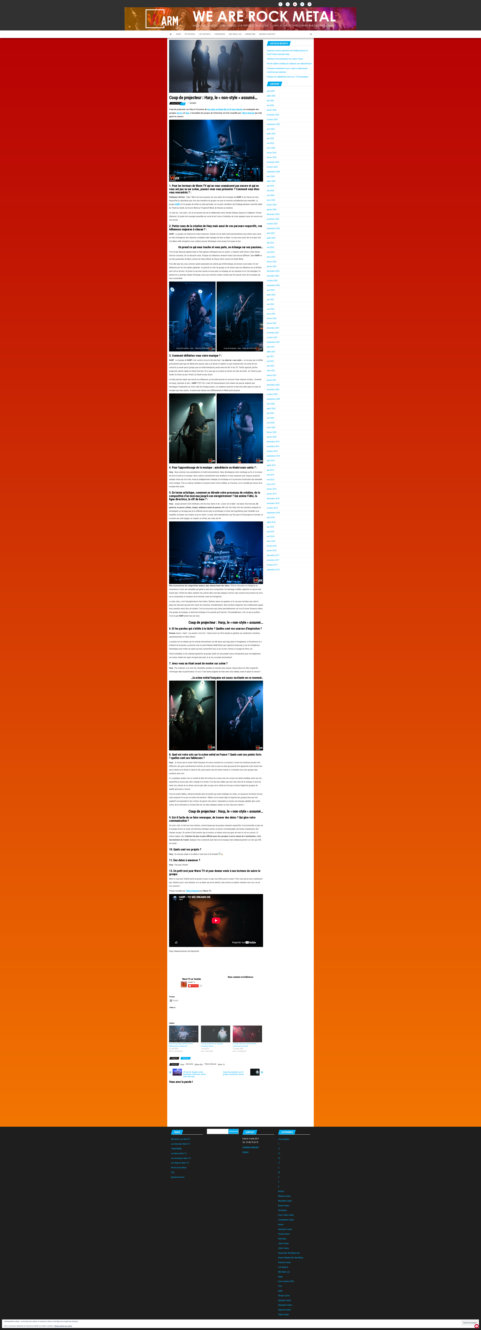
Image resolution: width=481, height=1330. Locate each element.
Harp (182, 1064)
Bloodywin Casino (285, 1201)
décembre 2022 (273, 271)
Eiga (187, 113)
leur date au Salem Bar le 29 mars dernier (225, 109)
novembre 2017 (273, 560)
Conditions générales (250, 1147)
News (178, 34)
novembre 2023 (273, 219)
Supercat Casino (284, 1310)
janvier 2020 (271, 437)
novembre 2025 (273, 115)
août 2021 (271, 347)
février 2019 (271, 489)
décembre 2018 (273, 498)
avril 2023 (270, 252)
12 (279, 1153)
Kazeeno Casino (284, 1262)
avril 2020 (270, 423)
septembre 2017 (273, 569)
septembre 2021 (273, 342)
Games (280, 1224)
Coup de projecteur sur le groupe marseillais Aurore (233, 1073)
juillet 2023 (271, 238)
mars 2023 (271, 257)
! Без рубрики (283, 1139)
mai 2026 (270, 105)
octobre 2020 (272, 394)
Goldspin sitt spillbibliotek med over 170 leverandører (288, 77)
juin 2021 (270, 356)
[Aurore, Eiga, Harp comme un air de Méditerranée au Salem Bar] (183, 1034)
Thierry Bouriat (248, 113)
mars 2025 (271, 148)
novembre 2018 (273, 503)
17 (279, 1163)
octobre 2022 (272, 280)
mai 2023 (270, 247)
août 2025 (271, 129)
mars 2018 (271, 541)
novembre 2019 (273, 446)
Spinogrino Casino (285, 1305)
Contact (245, 1152)
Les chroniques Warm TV (181, 1158)
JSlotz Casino (283, 1248)
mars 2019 (271, 484)
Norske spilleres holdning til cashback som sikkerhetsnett (289, 63)
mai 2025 (270, 143)
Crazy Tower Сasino (286, 1215)
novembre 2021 (273, 333)
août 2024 (271, 176)
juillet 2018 (271, 522)
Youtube (295, 4)
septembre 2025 (273, 124)
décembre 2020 (273, 385)
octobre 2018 (272, 508)
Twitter (302, 4)
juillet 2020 (271, 408)
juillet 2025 (271, 133)
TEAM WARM (176, 1149)
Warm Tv (221, 1064)
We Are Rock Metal (178, 1167)
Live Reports (205, 34)
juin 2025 (270, 138)
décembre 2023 (273, 214)
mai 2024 (270, 190)
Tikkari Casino (283, 1314)
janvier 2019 (271, 494)
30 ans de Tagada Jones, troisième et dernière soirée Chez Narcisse (194, 1074)
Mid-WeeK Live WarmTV (180, 1139)
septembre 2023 (273, 228)
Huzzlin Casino (283, 1234)
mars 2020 (271, 427)
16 (279, 1158)
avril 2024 (270, 195)
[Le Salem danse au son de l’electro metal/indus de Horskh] (247, 1034)
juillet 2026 (271, 96)
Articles (281, 1191)
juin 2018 (270, 527)
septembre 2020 (273, 399)
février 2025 (271, 153)
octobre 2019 (272, 451)
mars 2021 (271, 370)
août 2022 (271, 290)
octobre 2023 (272, 223)
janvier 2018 (271, 550)
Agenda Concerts (267, 34)
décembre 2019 (273, 441)
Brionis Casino (283, 1205)
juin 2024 (270, 186)
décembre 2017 (273, 555)
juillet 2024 (271, 181)
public (280, 1291)
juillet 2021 (271, 351)
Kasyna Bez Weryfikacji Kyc (289, 1253)
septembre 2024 (273, 171)
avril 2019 (270, 479)
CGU (172, 1172)
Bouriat (193, 103)
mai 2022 (270, 304)
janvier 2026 (271, 110)
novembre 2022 (273, 276)
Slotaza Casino (284, 1295)
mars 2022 (271, 314)
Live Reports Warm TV (180, 1163)
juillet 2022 (271, 295)
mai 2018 (270, 531)
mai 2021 (270, 361)
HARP (177, 204)
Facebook (280, 4)
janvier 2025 (271, 157)
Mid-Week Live (235, 34)
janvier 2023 (271, 266)
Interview (189, 1064)
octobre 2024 (272, 167)
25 (279, 1172)
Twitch (310, 4)
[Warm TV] (170, 34)
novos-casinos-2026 (286, 1281)
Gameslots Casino (285, 1229)
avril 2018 (270, 536)
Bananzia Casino (284, 1196)
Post (280, 1286)
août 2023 (271, 233)
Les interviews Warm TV (180, 1144)
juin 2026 (270, 100)
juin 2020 (270, 413)
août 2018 (271, 517)
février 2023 (271, 261)
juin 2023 (270, 243)
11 (279, 1149)
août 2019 (271, 460)
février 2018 (271, 546)
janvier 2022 (271, 323)
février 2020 (271, 432)
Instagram (288, 4)
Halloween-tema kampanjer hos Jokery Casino (285, 59)
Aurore (180, 113)
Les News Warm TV (179, 1153)
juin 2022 (270, 299)
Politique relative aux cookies (63, 1326)
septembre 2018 (273, 513)
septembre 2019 (273, 456)
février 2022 (271, 318)
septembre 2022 (273, 285)
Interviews (190, 34)
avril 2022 (270, 309)
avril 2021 (270, 366)
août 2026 (271, 91)
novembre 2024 (273, 162)
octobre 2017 (272, 565)
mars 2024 (271, 200)
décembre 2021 (273, 328)
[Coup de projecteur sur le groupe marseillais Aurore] (215, 1034)
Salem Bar (198, 1064)
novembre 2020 (273, 389)
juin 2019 (270, 470)
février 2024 (271, 205)
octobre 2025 (272, 119)
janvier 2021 (271, 380)
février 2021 (271, 375)
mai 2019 (270, 475)
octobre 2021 (272, 337)
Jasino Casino (283, 1243)
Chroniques (219, 34)
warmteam (250, 34)
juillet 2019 (271, 465)
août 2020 (271, 404)
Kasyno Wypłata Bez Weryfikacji (290, 1257)
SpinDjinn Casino (284, 1300)
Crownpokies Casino (286, 1220)
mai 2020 (270, 418)
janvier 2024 (271, 209)
